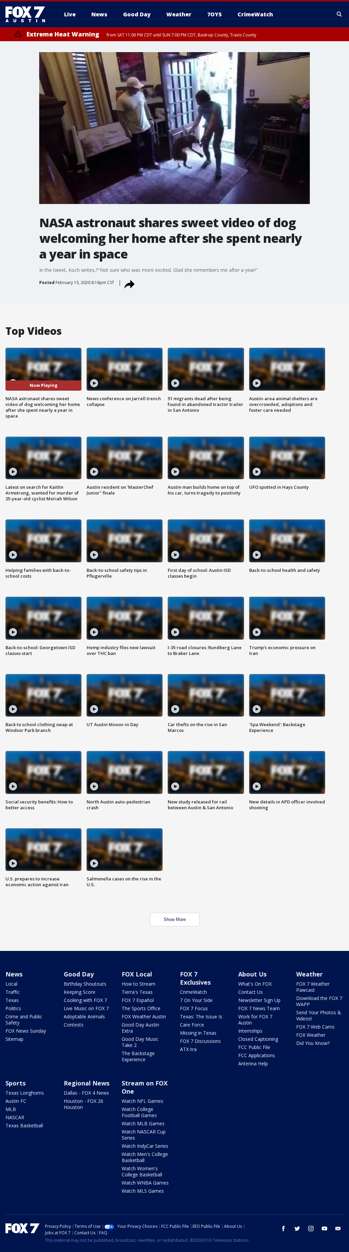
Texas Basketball (24, 1125)
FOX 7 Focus (194, 1008)
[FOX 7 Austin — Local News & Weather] (27, 14)
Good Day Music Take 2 (140, 1042)
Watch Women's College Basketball (142, 1171)
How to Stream (138, 984)
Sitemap (14, 1039)
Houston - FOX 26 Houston (83, 1104)
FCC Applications (256, 1055)
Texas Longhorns (24, 1093)
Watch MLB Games (143, 1123)
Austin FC (15, 1101)
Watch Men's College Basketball (145, 1157)
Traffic (12, 992)
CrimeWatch (193, 992)
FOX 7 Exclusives (195, 978)
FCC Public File (254, 1047)
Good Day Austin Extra (140, 1027)
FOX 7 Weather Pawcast (313, 987)
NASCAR (14, 1117)
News (13, 974)
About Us (252, 974)
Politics (13, 1008)
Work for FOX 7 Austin (255, 1019)
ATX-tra (188, 1049)
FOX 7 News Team (259, 1008)
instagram (310, 1228)
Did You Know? (313, 1043)
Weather (309, 974)
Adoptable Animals (84, 1016)
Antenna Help (253, 1063)
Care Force (192, 1024)
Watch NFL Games (142, 1101)
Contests (74, 1024)
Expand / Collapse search (339, 14)
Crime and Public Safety (23, 1019)
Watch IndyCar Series (145, 1146)
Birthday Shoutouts (85, 984)
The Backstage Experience (138, 1056)
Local (11, 984)
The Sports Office (141, 1008)
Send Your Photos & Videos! (318, 1015)
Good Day (79, 974)
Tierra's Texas (137, 992)
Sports (15, 1083)
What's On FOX (255, 984)
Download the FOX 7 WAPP (319, 1001)
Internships (250, 1031)
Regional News (86, 1083)
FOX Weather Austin (144, 1016)
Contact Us (250, 992)
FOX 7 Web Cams (315, 1026)
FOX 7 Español (138, 1000)
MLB (10, 1109)
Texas (12, 1000)
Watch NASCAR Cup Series (144, 1134)
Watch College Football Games (139, 1112)
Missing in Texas (198, 1033)
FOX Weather (310, 1035)
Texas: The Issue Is (201, 1016)
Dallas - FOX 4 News (86, 1093)
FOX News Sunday (25, 1031)
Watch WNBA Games (145, 1182)
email (338, 1228)
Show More (175, 919)
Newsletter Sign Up (259, 1000)
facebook (283, 1228)
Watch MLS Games (143, 1191)
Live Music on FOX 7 (86, 1008)
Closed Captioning (258, 1039)
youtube (324, 1228)
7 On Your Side (196, 1000)
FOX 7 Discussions (200, 1041)
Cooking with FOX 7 (85, 1000)
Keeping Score (79, 992)
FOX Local (137, 974)
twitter (297, 1228)
